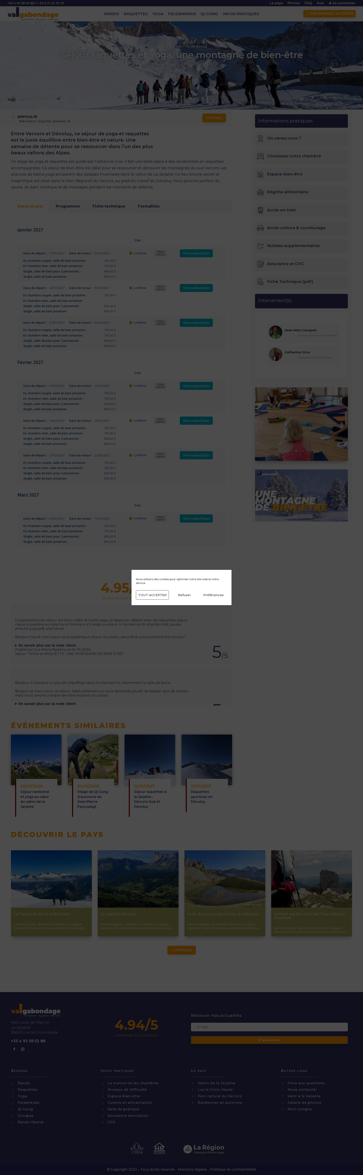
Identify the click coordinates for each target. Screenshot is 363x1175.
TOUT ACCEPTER (152, 595)
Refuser (184, 595)
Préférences (213, 595)
